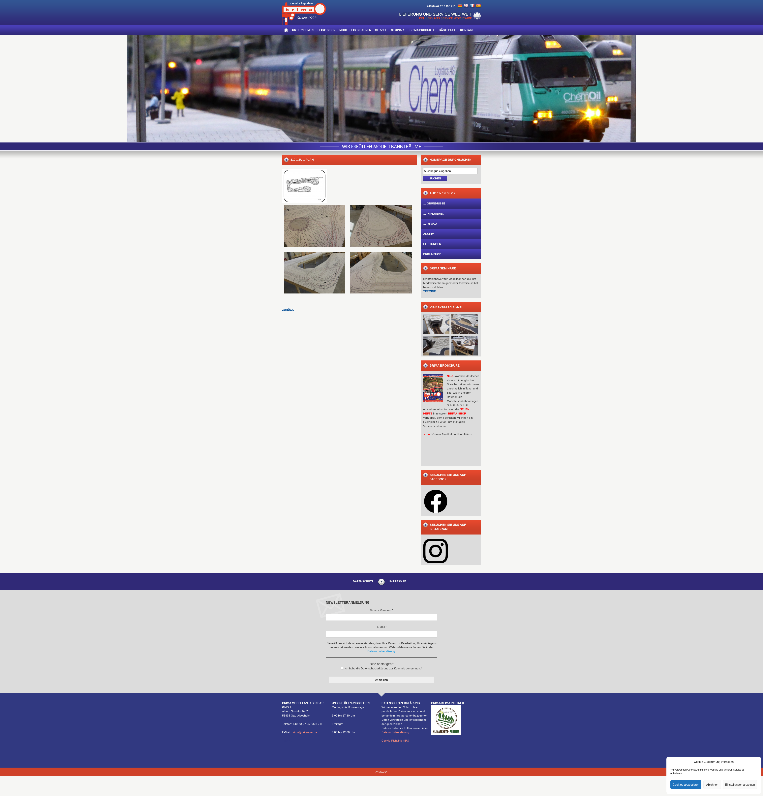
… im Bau (430, 223)
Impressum (397, 581)
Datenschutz (363, 581)
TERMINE (429, 291)
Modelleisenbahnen (355, 30)
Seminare (398, 30)
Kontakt (467, 30)
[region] (381, 88)
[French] (472, 6)
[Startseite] (286, 30)
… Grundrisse (434, 203)
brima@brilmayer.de (304, 732)
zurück (288, 309)
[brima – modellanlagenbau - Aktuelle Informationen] (304, 23)
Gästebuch (447, 30)
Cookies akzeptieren (686, 784)
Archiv (428, 233)
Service (381, 30)
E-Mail (381, 626)
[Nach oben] (381, 584)
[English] (466, 6)
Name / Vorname (381, 610)
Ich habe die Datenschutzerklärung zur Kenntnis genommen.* (383, 668)
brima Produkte (422, 30)
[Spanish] (478, 6)
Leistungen (326, 30)
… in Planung (433, 213)
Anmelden (381, 772)
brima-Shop (432, 254)
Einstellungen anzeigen (740, 784)
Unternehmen (303, 30)
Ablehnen (712, 784)
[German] (460, 6)
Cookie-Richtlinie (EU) (395, 740)
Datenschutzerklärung (395, 732)
